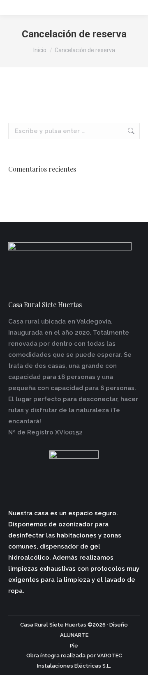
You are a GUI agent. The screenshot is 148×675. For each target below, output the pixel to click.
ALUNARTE (74, 635)
